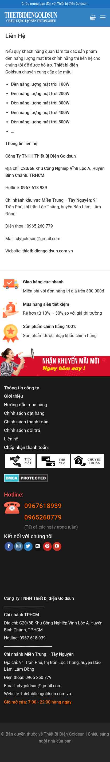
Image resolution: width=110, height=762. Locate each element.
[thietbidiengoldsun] (30, 17)
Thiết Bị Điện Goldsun (64, 734)
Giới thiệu (13, 396)
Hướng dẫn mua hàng (25, 404)
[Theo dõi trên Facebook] (9, 546)
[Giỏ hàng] (93, 17)
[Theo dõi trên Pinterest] (47, 546)
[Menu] (103, 17)
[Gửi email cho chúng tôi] (37, 546)
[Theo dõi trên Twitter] (28, 546)
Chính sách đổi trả (22, 430)
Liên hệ (11, 438)
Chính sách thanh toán (26, 421)
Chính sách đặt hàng (24, 413)
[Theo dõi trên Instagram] (18, 546)
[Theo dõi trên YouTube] (57, 546)
